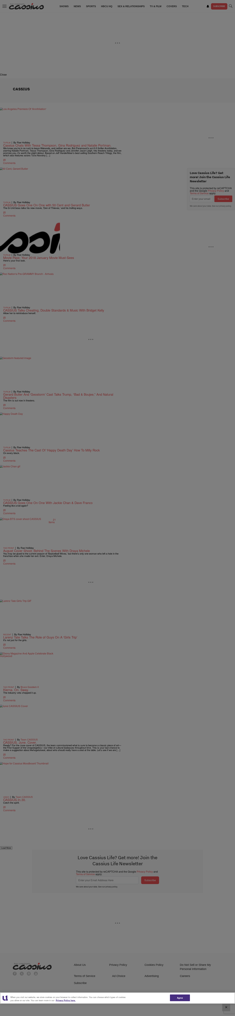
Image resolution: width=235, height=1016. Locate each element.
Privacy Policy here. (66, 1000)
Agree (180, 997)
